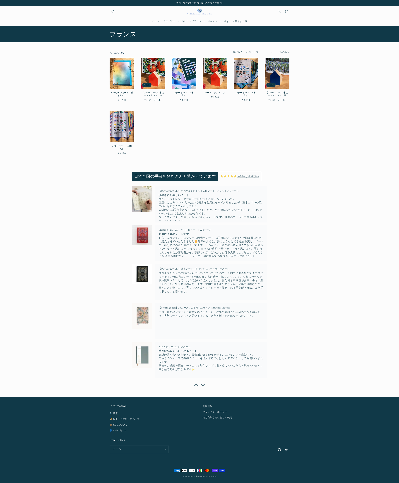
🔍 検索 (114, 413)
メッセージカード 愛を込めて (122, 94)
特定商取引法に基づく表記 (217, 417)
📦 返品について (119, 424)
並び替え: (238, 52)
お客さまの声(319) (248, 176)
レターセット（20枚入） (184, 94)
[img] (228, 176)
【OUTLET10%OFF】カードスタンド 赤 (153, 94)
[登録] (164, 449)
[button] (113, 11)
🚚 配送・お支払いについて (125, 419)
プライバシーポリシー (215, 412)
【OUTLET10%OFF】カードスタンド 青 (277, 94)
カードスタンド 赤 (215, 92)
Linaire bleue (194, 476)
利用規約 (207, 406)
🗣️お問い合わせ (118, 430)
